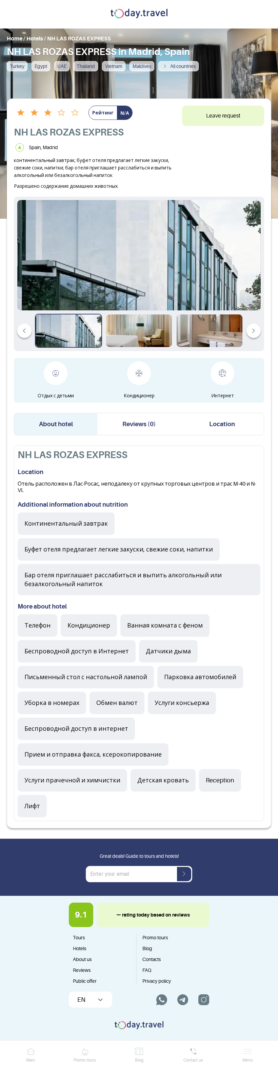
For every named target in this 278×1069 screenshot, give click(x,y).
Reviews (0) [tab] (139, 424)
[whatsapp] (161, 999)
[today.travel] (139, 14)
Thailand (86, 66)
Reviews (82, 970)
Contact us (193, 1060)
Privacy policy (156, 981)
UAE (61, 66)
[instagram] (203, 999)
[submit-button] (184, 874)
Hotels (79, 948)
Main (30, 1060)
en (81, 999)
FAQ (146, 970)
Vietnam (113, 66)
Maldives (142, 66)
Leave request (223, 116)
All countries (183, 66)
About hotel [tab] (56, 424)
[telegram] (182, 999)
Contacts (151, 959)
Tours (79, 937)
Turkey (17, 66)
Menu (247, 1060)
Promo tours (155, 937)
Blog (147, 948)
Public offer (85, 981)
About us (82, 959)
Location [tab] (222, 424)
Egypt (41, 66)
